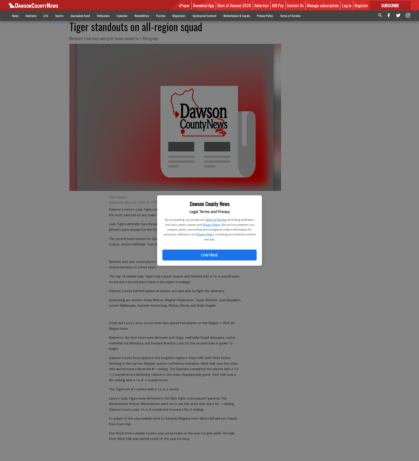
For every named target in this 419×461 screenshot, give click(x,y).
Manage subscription (323, 5)
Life (45, 15)
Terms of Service (216, 219)
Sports (59, 15)
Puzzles (160, 15)
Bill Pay (277, 5)
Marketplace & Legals (236, 15)
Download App (203, 5)
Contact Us (295, 5)
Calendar (122, 15)
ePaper (184, 5)
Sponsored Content (204, 15)
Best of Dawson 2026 (234, 5)
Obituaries (103, 15)
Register (361, 5)
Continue (209, 255)
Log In (346, 5)
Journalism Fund (80, 15)
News (15, 15)
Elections (31, 15)
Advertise (261, 5)
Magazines (178, 15)
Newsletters (142, 15)
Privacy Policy (211, 224)
